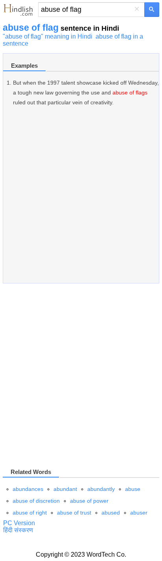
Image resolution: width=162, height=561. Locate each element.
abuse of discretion (36, 501)
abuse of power (89, 501)
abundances (28, 489)
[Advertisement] (81, 199)
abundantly (101, 489)
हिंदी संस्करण (18, 530)
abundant (65, 489)
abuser (138, 512)
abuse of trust (74, 512)
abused (110, 512)
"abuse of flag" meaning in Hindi (47, 36)
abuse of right (30, 512)
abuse (132, 489)
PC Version (19, 523)
